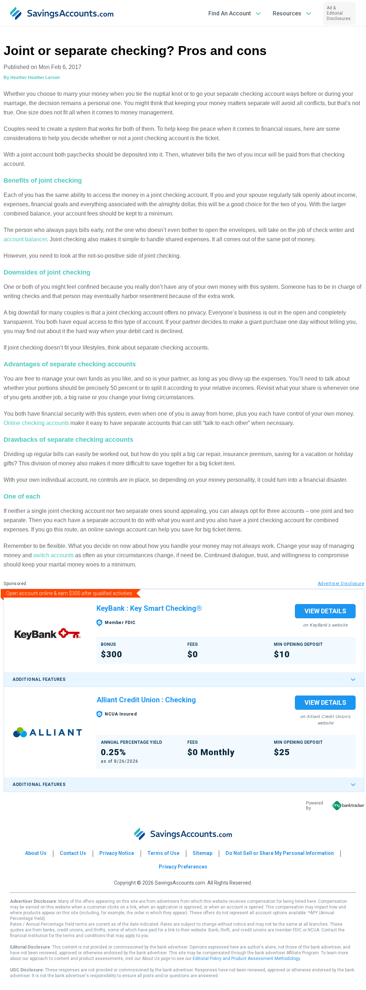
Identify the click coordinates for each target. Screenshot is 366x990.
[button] (234, 13)
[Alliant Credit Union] (48, 732)
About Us (35, 853)
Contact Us (73, 853)
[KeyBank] (48, 634)
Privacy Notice (116, 853)
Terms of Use (163, 853)
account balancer (25, 239)
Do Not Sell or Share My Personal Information (280, 853)
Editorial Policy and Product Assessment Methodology (246, 958)
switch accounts (53, 555)
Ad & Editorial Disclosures (339, 13)
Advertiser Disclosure (341, 583)
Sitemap (202, 853)
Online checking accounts (36, 423)
